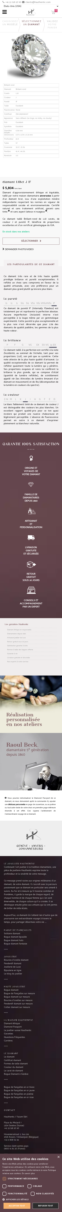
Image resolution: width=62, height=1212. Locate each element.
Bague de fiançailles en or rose (19, 1097)
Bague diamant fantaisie (15, 944)
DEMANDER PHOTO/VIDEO (19, 249)
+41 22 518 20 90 (13, 2)
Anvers (37, 845)
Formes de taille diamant (16, 1064)
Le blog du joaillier (13, 974)
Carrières (8, 1041)
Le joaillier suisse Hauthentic (17, 1030)
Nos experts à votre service (17, 661)
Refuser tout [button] (45, 1205)
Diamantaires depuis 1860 (16, 633)
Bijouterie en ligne (12, 970)
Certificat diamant (12, 1060)
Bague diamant (11, 990)
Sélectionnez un (31, 23)
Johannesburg (31, 848)
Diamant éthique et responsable (19, 629)
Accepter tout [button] (17, 1205)
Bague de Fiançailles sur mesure (19, 993)
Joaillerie (10, 956)
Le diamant (9, 1057)
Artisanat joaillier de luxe (16, 637)
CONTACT (9, 1110)
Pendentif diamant (12, 963)
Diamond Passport (13, 1027)
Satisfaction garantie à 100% (17, 645)
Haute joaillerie (14, 986)
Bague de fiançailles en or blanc (19, 1087)
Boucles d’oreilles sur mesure (18, 1000)
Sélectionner (29, 241)
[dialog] (31, 1183)
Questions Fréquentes (14, 1037)
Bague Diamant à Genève (16, 1074)
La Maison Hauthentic (18, 1020)
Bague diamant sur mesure (17, 997)
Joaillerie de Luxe (12, 967)
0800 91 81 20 (10, 1149)
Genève (22, 845)
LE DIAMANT (11, 1053)
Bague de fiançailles (18, 930)
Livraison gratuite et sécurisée (18, 657)
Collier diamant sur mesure (17, 1007)
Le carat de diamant (13, 1071)
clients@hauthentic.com (38, 2)
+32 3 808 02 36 (11, 1140)
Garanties (8, 1034)
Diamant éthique (12, 1023)
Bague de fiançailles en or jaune (19, 1090)
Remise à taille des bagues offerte (20, 649)
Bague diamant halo (13, 940)
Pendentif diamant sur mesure (18, 1004)
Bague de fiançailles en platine (18, 1094)
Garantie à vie (12, 653)
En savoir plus (28, 1173)
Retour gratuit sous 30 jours (17, 641)
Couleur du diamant (13, 1067)
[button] (31, 1199)
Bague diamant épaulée (15, 937)
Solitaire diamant (12, 933)
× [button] (58, 1157)
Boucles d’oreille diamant (16, 960)
